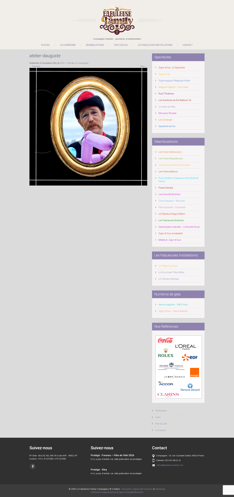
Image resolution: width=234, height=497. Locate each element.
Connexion (160, 430)
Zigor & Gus (124, 492)
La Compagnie (68, 45)
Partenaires (161, 410)
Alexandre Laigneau (131, 489)
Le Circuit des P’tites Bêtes (171, 272)
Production (147, 489)
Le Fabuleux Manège (169, 279)
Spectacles (121, 45)
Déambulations (95, 45)
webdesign (160, 489)
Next (143, 66)
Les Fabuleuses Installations (155, 45)
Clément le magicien (100, 492)
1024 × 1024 (65, 63)
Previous (34, 66)
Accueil (45, 45)
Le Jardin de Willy (167, 106)
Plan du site (161, 423)
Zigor (114, 492)
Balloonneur (137, 492)
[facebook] (32, 466)
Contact (188, 45)
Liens (157, 417)
